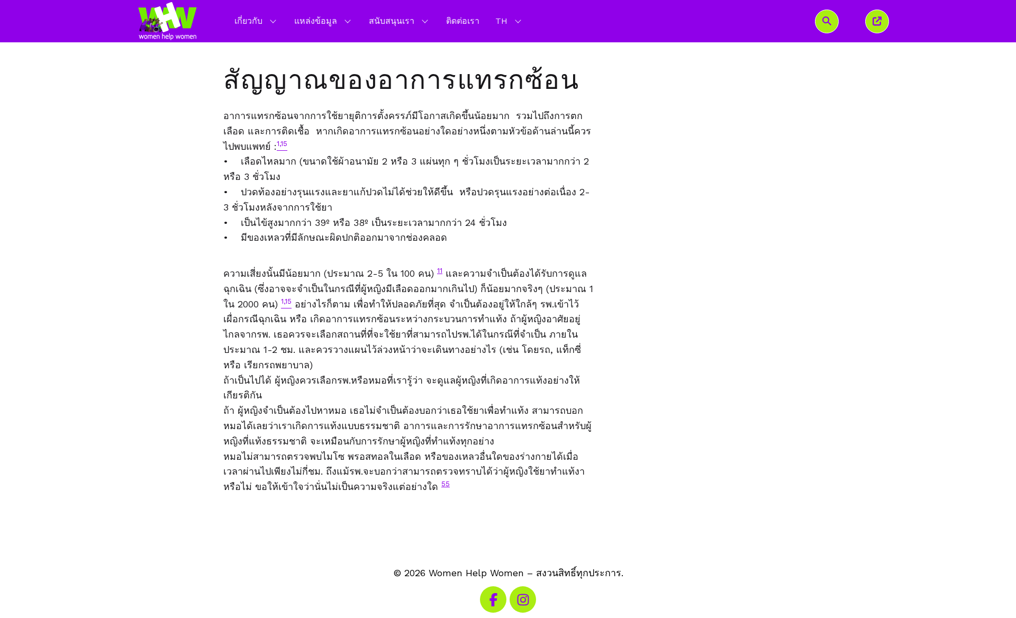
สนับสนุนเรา (391, 21)
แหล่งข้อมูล (315, 21)
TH (509, 20)
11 (439, 270)
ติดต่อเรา (462, 21)
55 (445, 483)
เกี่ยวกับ (248, 21)
